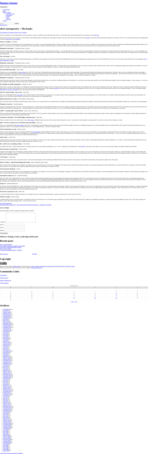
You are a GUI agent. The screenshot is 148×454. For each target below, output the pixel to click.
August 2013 (6, 364)
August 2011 (6, 395)
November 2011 (7, 391)
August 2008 (6, 443)
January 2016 (6, 344)
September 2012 (7, 377)
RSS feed (34, 254)
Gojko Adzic (20, 95)
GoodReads (17, 39)
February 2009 (6, 436)
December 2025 (7, 309)
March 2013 (6, 370)
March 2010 (6, 418)
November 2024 (7, 314)
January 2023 (6, 321)
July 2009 (5, 430)
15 (116, 293)
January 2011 (6, 405)
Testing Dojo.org (4, 278)
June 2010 (5, 414)
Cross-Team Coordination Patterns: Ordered (10, 247)
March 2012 (6, 385)
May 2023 (5, 320)
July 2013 (5, 366)
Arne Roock (56, 88)
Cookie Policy (6, 9)
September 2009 (7, 427)
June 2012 (5, 381)
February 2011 (6, 403)
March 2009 (6, 435)
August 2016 (6, 338)
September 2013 (7, 363)
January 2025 (6, 313)
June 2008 (5, 446)
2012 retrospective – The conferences (12, 204)
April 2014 (5, 355)
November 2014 (7, 351)
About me (8, 19)
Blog (4, 11)
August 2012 (6, 378)
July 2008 (5, 445)
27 (74, 298)
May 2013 (5, 367)
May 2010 (5, 416)
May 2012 (5, 382)
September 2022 (7, 327)
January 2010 (6, 421)
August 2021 (6, 331)
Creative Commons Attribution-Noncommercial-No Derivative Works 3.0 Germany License (52, 266)
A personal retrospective (6, 203)
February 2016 (6, 342)
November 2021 (7, 330)
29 (116, 298)
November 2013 (7, 360)
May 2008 (5, 448)
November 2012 (7, 375)
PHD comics (31, 120)
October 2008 (6, 441)
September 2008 (7, 442)
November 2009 (7, 424)
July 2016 (5, 339)
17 (10, 295)
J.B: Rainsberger (36, 131)
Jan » (76, 301)
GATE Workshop (4, 283)
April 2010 (5, 417)
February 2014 (6, 357)
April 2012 (5, 384)
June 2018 (5, 337)
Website (2, 230)
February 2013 (6, 371)
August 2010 (6, 412)
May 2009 (5, 432)
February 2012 (6, 387)
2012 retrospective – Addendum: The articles (38, 204)
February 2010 (6, 420)
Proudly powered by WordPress (15, 453)
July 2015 (5, 346)
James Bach (22, 72)
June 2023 (5, 319)
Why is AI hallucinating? (6, 244)
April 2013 (5, 369)
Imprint (5, 20)
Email (2, 227)
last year (97, 35)
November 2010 (7, 407)
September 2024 (7, 317)
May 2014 (5, 353)
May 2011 (5, 399)
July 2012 (5, 380)
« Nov (72, 301)
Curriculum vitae (10, 13)
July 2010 (5, 413)
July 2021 (5, 333)
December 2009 (7, 423)
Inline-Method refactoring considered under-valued (12, 246)
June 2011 (5, 398)
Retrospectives (3, 25)
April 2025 (5, 310)
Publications (9, 15)
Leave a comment (22, 32)
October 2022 (6, 326)
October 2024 (6, 316)
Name (2, 224)
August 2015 (6, 345)
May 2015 (5, 349)
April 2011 (5, 400)
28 (95, 298)
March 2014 (6, 356)
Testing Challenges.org (5, 280)
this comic (83, 146)
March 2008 (6, 450)
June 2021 (5, 334)
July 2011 (5, 396)
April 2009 (5, 434)
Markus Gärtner (9, 3)
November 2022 (7, 324)
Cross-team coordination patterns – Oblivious (11, 250)
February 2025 (6, 312)
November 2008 (7, 439)
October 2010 (6, 409)
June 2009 (5, 431)
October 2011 (6, 392)
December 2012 (7, 374)
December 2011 (7, 389)
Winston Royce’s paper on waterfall (8, 89)
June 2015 (5, 348)
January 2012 (6, 388)
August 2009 (6, 428)
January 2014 (6, 359)
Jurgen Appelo (20, 125)
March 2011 (6, 402)
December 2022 (7, 323)
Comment (3, 222)
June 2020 (5, 335)
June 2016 (5, 341)
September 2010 (7, 410)
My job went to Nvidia (5, 248)
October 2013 (6, 362)
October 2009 (6, 425)
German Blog (3, 275)
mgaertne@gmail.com (36, 267)
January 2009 (6, 438)
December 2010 (7, 406)
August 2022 (6, 328)
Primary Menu (4, 7)
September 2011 (7, 393)
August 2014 (6, 352)
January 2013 (6, 373)
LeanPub (87, 37)
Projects (8, 16)
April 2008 (5, 449)
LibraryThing (8, 39)
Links (7, 18)
